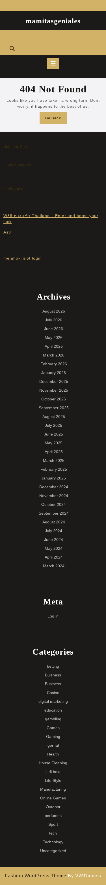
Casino (53, 692)
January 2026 (53, 372)
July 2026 (53, 320)
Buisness (53, 675)
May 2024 (53, 548)
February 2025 (53, 469)
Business (53, 684)
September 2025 (54, 408)
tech (53, 833)
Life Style (53, 780)
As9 (7, 232)
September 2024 (54, 513)
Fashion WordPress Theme (35, 875)
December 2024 (53, 487)
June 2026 (53, 328)
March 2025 (53, 460)
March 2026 (53, 355)
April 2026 (54, 346)
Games (53, 727)
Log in (53, 616)
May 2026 (53, 337)
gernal (53, 745)
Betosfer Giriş (15, 146)
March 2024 (53, 566)
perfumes (53, 815)
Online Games (53, 798)
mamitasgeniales (53, 21)
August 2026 (53, 311)
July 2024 (53, 531)
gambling (53, 719)
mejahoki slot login (22, 258)
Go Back (56, 119)
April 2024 (54, 557)
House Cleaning (53, 763)
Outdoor (53, 807)
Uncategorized (53, 850)
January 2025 (53, 478)
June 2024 (53, 539)
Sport (53, 824)
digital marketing (53, 701)
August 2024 (53, 522)
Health (53, 754)
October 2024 (53, 504)
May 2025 (53, 443)
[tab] (53, 63)
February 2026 (53, 364)
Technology (53, 842)
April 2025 (54, 451)
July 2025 (53, 425)
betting (53, 666)
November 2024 (53, 495)
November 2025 (53, 390)
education (53, 710)
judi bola (53, 771)
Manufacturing (53, 789)
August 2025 (53, 416)
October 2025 (53, 399)
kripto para (13, 188)
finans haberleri (17, 164)
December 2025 (53, 381)
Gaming (53, 736)
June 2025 (53, 434)
